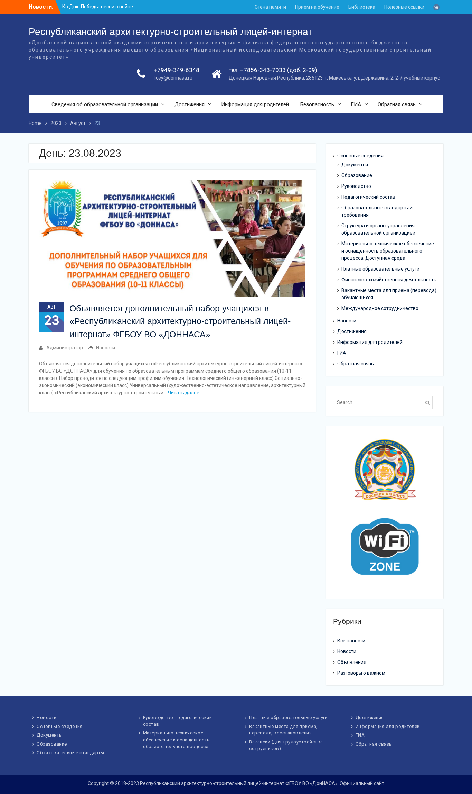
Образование (356, 175)
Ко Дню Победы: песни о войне (97, 6)
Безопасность (317, 104)
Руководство (356, 186)
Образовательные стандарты (70, 752)
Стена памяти (270, 7)
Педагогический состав (368, 197)
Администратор (64, 347)
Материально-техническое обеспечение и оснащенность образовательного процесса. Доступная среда (387, 251)
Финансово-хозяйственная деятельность (388, 279)
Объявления (351, 662)
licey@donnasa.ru (173, 78)
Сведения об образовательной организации (104, 104)
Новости (105, 347)
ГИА (356, 104)
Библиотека (361, 7)
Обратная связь (397, 104)
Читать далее (183, 392)
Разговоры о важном (361, 673)
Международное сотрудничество (379, 308)
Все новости (351, 641)
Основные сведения (360, 155)
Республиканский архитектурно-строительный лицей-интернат (170, 31)
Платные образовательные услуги (380, 269)
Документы (354, 164)
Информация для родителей (255, 104)
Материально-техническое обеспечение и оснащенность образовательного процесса (176, 739)
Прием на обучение (317, 7)
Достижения (189, 104)
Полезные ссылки (404, 7)
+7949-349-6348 (176, 69)
